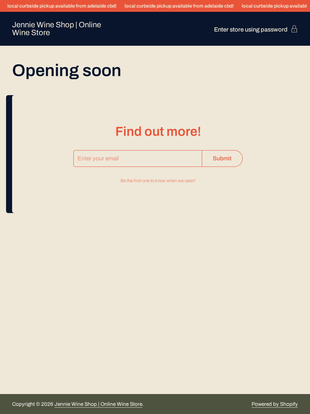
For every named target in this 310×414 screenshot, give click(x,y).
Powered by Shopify (275, 404)
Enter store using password (251, 29)
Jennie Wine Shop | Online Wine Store (56, 28)
